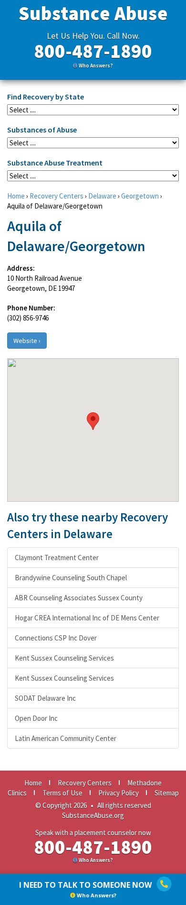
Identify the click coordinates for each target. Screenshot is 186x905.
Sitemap (167, 792)
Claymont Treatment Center (57, 557)
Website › (27, 340)
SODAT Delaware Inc (45, 698)
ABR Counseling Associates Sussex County (79, 597)
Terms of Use (62, 792)
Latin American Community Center (65, 738)
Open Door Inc (36, 718)
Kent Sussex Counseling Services (64, 657)
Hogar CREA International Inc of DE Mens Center (87, 617)
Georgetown (140, 195)
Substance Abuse (93, 13)
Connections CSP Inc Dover (56, 637)
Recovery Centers (56, 195)
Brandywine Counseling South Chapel (71, 577)
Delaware (102, 195)
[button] (93, 421)
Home (16, 195)
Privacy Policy (118, 792)
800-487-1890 (93, 51)
